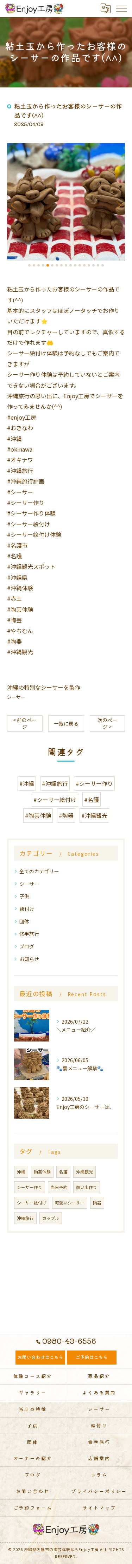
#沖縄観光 (94, 815)
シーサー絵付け (31, 1202)
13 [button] (84, 265)
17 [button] (102, 265)
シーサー (16, 697)
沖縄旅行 (25, 1218)
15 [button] (93, 265)
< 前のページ (25, 723)
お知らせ (29, 958)
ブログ (26, 946)
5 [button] (47, 265)
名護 (63, 1172)
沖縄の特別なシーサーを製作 (43, 687)
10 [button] (70, 265)
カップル (50, 1218)
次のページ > (107, 723)
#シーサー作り (94, 783)
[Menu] (121, 8)
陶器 (97, 1202)
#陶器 (66, 815)
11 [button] (75, 265)
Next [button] (118, 205)
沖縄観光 (84, 1172)
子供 (24, 896)
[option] (66, 202)
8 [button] (61, 265)
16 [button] (98, 265)
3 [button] (38, 265)
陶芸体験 (42, 1172)
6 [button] (52, 265)
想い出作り (86, 1187)
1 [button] (29, 265)
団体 (24, 921)
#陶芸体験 (38, 815)
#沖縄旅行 (55, 783)
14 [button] (89, 265)
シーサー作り (29, 1187)
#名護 (91, 799)
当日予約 (59, 1187)
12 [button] (79, 265)
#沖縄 (26, 783)
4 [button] (43, 265)
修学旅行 (29, 933)
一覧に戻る (66, 723)
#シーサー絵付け (54, 799)
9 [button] (66, 265)
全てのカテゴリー (39, 871)
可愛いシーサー (69, 1202)
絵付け (26, 908)
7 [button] (57, 265)
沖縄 (21, 1172)
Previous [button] (14, 205)
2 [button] (34, 265)
